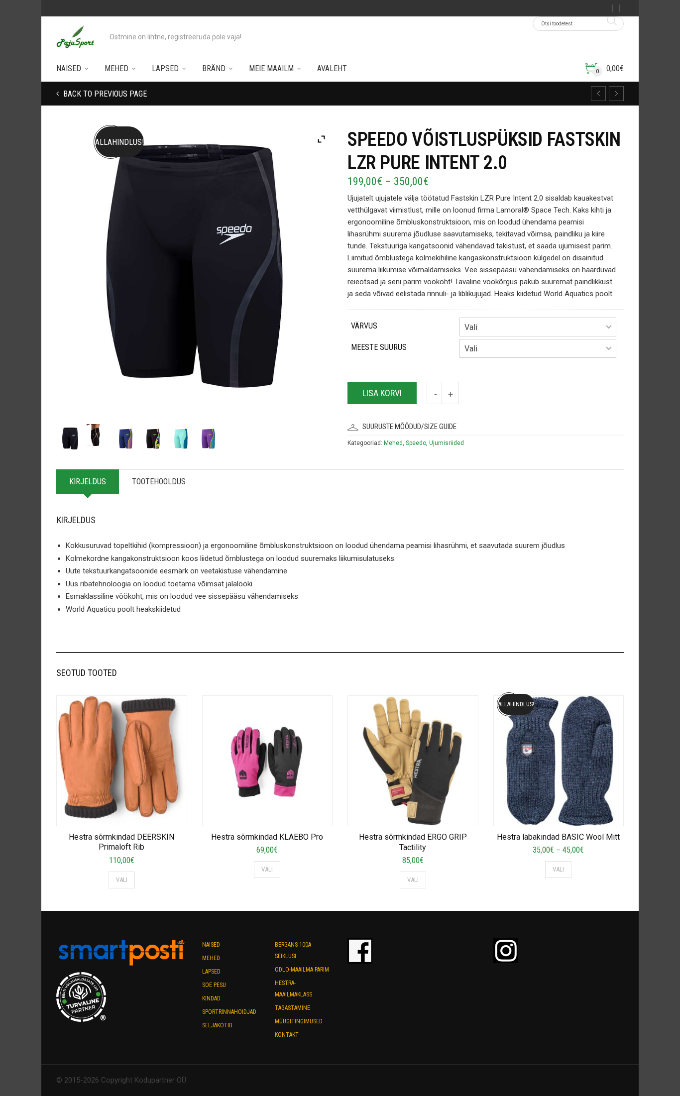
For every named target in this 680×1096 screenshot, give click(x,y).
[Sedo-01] (97, 432)
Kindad (211, 998)
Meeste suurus (379, 347)
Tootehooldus (159, 481)
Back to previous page (104, 94)
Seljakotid (217, 1025)
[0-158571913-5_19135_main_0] (152, 436)
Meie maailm (271, 68)
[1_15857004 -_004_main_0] (208, 436)
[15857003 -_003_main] (125, 436)
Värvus (364, 325)
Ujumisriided (446, 442)
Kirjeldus (87, 481)
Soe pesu (214, 985)
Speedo (416, 442)
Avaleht (332, 68)
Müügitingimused (299, 1021)
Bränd (214, 68)
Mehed (116, 68)
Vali (121, 879)
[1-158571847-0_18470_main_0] (180, 436)
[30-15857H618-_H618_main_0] (70, 436)
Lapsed (165, 68)
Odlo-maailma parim (302, 969)
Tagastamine (292, 1007)
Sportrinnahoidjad (229, 1011)
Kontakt (287, 1034)
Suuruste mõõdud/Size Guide (409, 426)
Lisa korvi (382, 393)
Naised (68, 68)
